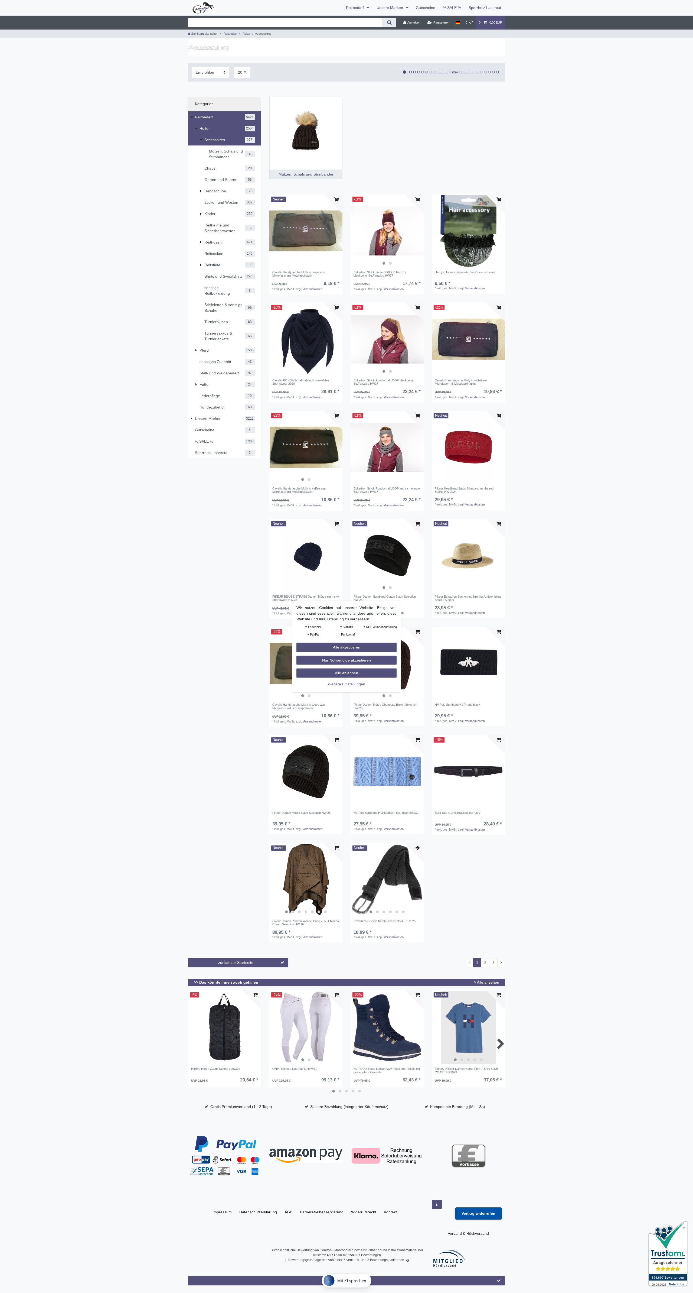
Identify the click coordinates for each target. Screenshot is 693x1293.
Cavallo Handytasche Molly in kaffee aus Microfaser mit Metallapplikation (299, 490)
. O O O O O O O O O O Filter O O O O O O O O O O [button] (453, 72)
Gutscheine (425, 7)
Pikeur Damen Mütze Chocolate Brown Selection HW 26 (385, 706)
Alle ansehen (487, 982)
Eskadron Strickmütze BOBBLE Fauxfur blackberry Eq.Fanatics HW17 (380, 274)
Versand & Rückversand (468, 1233)
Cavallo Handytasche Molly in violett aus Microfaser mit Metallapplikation (461, 382)
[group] (387, 231)
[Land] (457, 22)
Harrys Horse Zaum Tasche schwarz (215, 1068)
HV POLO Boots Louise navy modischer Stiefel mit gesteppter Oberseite (387, 1070)
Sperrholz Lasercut (485, 7)
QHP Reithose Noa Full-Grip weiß (294, 1068)
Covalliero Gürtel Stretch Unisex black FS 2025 (385, 921)
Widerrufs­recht (363, 1212)
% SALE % (452, 7)
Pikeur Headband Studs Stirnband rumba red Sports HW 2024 (464, 490)
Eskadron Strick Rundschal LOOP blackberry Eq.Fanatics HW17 (384, 382)
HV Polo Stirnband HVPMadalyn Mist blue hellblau (386, 812)
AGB (288, 1212)
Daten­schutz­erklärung (258, 1212)
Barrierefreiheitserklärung (322, 1212)
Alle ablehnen (346, 672)
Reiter (246, 33)
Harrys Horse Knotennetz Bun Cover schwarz (465, 272)
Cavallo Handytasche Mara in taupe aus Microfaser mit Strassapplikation (298, 706)
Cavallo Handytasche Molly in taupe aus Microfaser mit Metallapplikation (298, 274)
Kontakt (390, 1212)
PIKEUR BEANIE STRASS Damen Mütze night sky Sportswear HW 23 (305, 598)
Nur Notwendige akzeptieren (346, 660)
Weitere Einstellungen (346, 684)
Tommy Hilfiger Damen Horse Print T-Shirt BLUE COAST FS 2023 (466, 1070)
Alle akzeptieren (346, 647)
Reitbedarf (355, 7)
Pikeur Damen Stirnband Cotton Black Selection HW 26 (385, 598)
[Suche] (389, 22)
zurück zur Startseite (235, 962)
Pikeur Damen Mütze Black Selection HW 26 (301, 812)
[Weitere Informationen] (437, 1204)
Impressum (222, 1212)
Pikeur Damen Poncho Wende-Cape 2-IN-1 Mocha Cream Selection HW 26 (305, 922)
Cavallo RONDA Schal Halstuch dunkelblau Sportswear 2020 (300, 382)
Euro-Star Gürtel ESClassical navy (457, 812)
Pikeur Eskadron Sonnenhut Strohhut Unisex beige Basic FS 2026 (468, 598)
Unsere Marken (390, 7)
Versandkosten (312, 289)
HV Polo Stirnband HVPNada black (457, 704)
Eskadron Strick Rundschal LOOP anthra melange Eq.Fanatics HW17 (387, 490)
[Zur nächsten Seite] (501, 962)
